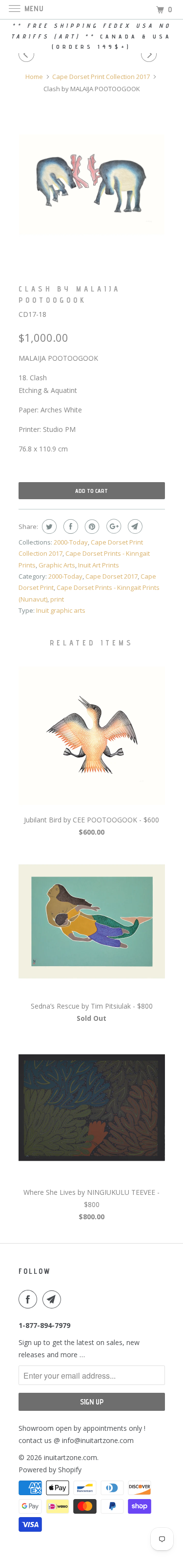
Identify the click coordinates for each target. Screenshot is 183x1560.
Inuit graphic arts (60, 610)
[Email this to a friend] (133, 526)
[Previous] (28, 54)
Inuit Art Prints (98, 565)
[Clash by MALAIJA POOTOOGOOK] (92, 184)
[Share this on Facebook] (69, 526)
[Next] (150, 54)
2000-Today (71, 542)
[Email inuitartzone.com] (53, 1299)
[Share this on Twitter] (48, 526)
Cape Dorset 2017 (111, 576)
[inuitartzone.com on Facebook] (30, 1299)
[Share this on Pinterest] (91, 526)
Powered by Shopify (50, 1469)
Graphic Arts (57, 565)
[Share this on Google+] (112, 526)
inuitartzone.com (70, 1457)
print (57, 599)
